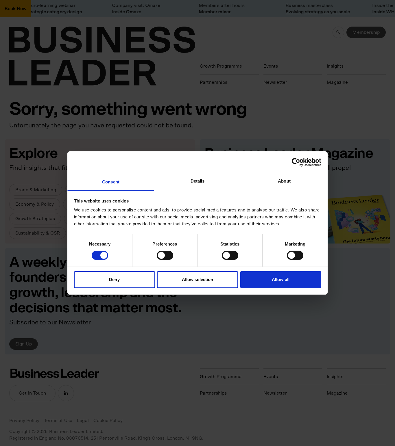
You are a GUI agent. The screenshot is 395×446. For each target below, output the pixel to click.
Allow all (280, 279)
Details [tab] (198, 181)
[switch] (165, 255)
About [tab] (284, 181)
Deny (114, 279)
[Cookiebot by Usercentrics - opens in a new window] (296, 162)
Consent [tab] (110, 181)
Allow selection (197, 279)
